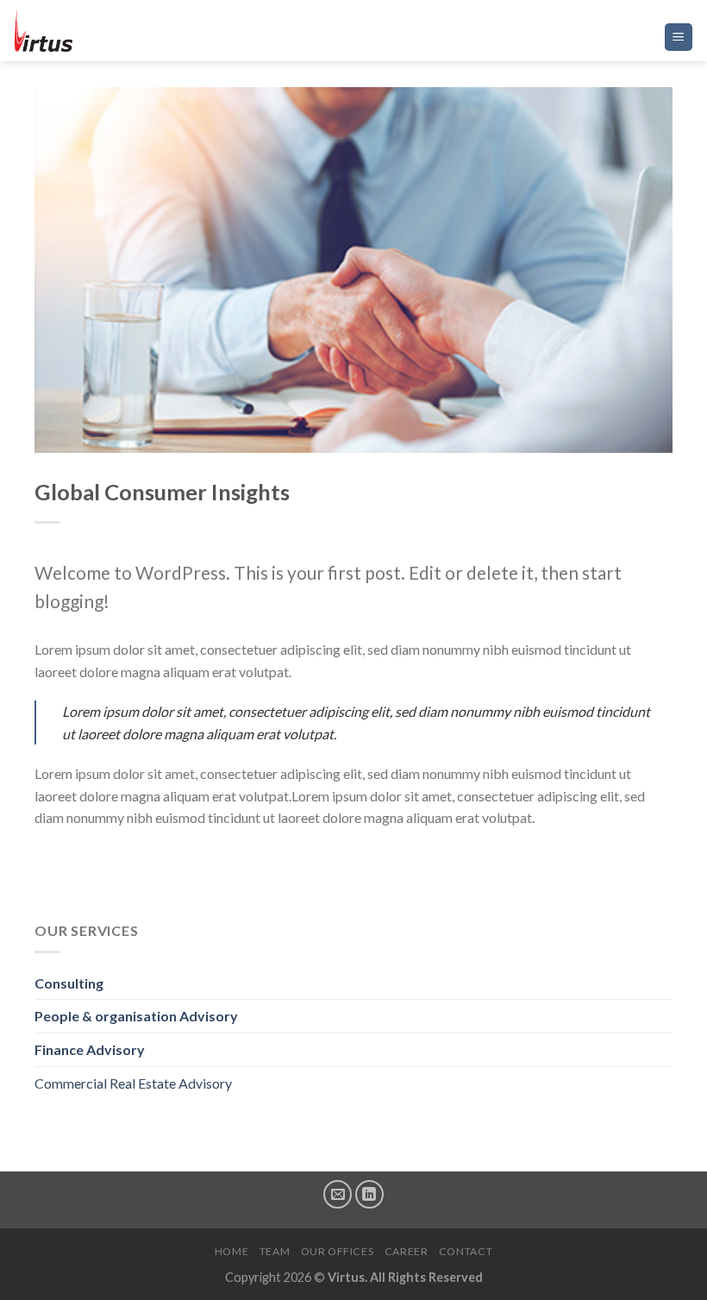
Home (231, 1251)
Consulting (68, 983)
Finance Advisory (89, 1049)
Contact (465, 1251)
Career (407, 1251)
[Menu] (679, 37)
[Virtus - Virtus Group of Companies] (99, 30)
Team (275, 1251)
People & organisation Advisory (136, 1016)
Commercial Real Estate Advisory (133, 1083)
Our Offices (337, 1251)
